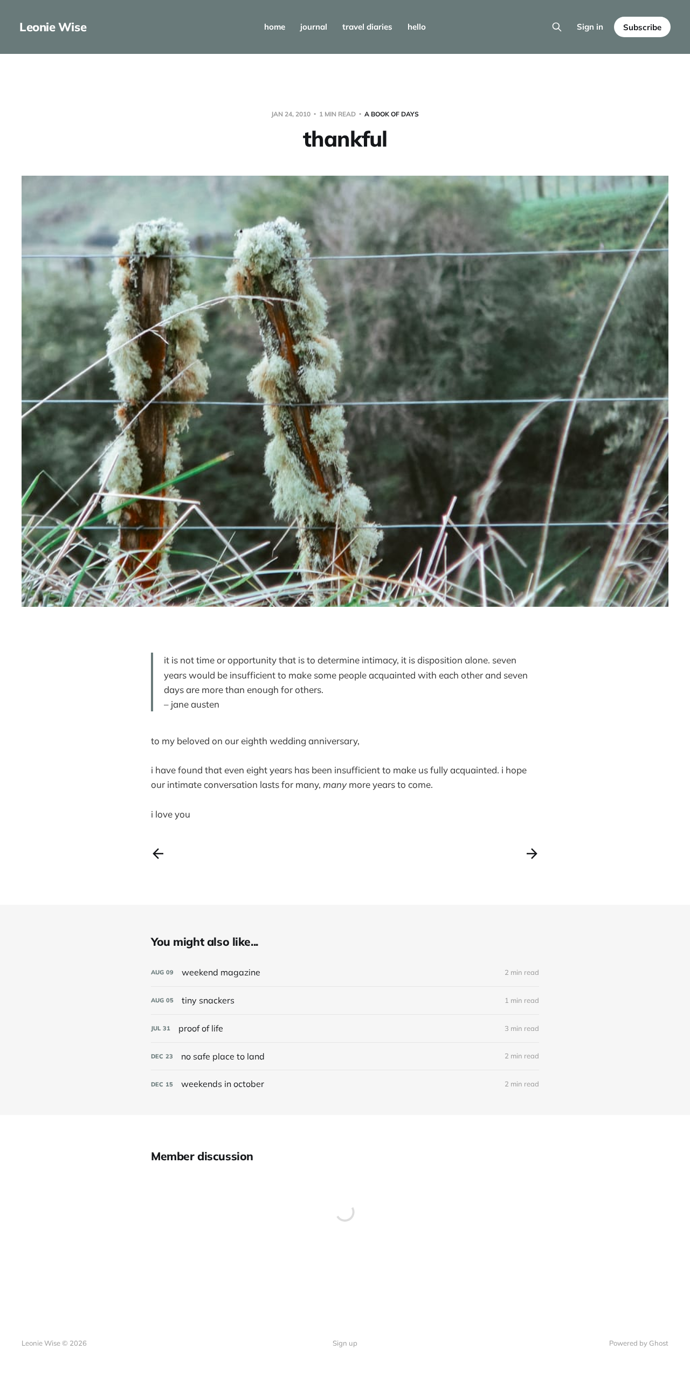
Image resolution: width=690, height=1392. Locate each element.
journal (313, 27)
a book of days (391, 114)
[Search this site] (557, 27)
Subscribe (642, 27)
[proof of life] (345, 1028)
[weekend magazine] (345, 972)
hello (417, 27)
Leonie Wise (52, 27)
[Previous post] (158, 854)
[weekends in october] (345, 1084)
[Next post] (532, 854)
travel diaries (367, 27)
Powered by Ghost (638, 1343)
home (274, 27)
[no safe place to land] (345, 1056)
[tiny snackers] (345, 1000)
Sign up (345, 1343)
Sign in (590, 27)
